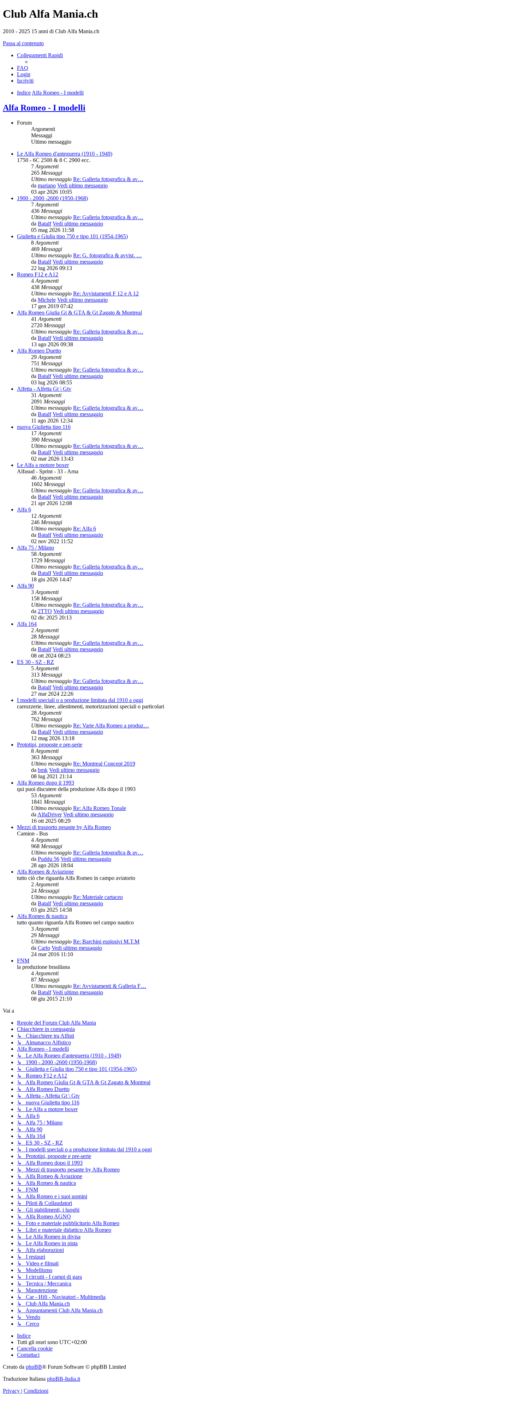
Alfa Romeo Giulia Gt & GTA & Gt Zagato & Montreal (79, 313)
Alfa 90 (25, 586)
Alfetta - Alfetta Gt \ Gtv (44, 389)
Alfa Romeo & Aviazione (45, 872)
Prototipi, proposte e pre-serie (49, 745)
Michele (47, 300)
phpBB (34, 1367)
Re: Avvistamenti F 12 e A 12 (106, 293)
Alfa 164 (27, 624)
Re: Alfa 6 (84, 529)
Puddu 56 (48, 859)
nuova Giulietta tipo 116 (44, 427)
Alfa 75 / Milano (35, 548)
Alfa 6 (24, 509)
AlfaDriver (49, 814)
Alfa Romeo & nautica (42, 916)
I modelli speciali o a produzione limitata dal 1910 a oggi (80, 700)
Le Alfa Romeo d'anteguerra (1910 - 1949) (64, 154)
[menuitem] (22, 68)
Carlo (44, 948)
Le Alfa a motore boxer (43, 465)
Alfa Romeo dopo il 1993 (45, 783)
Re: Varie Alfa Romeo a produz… (111, 726)
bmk (43, 770)
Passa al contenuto (23, 43)
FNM (23, 961)
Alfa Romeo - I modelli (44, 107)
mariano (47, 185)
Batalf (44, 224)
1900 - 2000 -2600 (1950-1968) (52, 198)
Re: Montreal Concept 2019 (104, 764)
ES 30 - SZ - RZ (35, 662)
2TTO (45, 611)
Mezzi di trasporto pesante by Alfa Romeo (64, 827)
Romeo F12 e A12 (37, 274)
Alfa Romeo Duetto (39, 351)
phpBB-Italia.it (63, 1379)
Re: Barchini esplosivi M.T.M (106, 942)
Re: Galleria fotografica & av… (108, 179)
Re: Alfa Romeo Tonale (99, 808)
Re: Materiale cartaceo (98, 897)
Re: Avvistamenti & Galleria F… (109, 986)
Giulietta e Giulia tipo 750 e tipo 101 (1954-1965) (72, 236)
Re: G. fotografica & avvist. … (107, 255)
